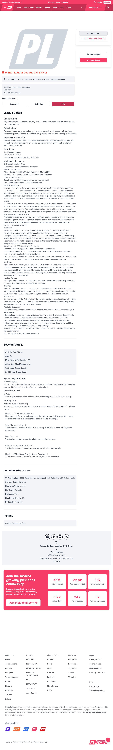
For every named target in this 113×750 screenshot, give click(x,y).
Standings (14, 104)
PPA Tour (30, 659)
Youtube (72, 677)
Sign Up (107, 2)
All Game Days (93, 60)
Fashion (50, 677)
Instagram (72, 659)
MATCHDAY (31, 684)
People (50, 659)
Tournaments (28, 7)
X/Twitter (72, 668)
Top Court (30, 688)
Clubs (69, 7)
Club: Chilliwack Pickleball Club (95, 38)
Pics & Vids (52, 681)
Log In (99, 2)
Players (76, 7)
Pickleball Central (33, 668)
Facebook (72, 664)
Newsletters (52, 686)
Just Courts (31, 693)
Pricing (8, 699)
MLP (28, 680)
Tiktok (71, 673)
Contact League (93, 54)
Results (39, 7)
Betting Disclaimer (97, 673)
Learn (49, 664)
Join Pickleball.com (21, 602)
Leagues (47, 7)
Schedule (39, 104)
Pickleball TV (32, 664)
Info (63, 104)
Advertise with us (97, 691)
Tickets (8, 695)
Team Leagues (58, 7)
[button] (8, 7)
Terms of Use (95, 664)
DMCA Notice (95, 668)
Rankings (9, 690)
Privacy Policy (95, 659)
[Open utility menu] (108, 740)
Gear (49, 668)
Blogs (49, 690)
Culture (50, 673)
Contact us (94, 686)
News (19, 7)
